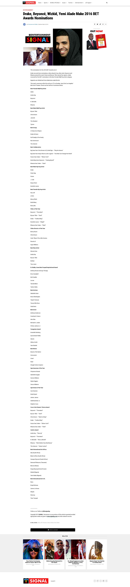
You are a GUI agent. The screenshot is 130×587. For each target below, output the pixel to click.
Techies (70, 3)
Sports (45, 3)
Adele (39, 522)
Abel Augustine (51, 564)
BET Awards (44, 522)
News (39, 3)
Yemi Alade (56, 522)
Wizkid (52, 522)
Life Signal (88, 3)
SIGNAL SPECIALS (55, 3)
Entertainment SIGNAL (33, 24)
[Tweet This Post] (97, 24)
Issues (64, 3)
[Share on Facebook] (94, 24)
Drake (48, 522)
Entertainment (79, 3)
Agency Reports (93, 564)
